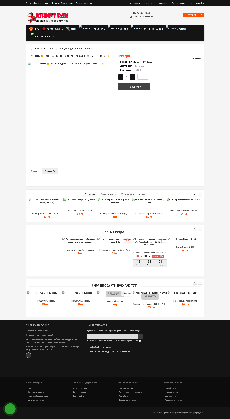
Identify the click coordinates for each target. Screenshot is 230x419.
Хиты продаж (127, 194)
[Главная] (28, 49)
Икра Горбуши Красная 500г (201, 301)
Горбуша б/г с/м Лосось (61, 301)
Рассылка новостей (173, 400)
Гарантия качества (84, 3)
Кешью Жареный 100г (185, 247)
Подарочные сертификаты (130, 392)
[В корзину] (39, 208)
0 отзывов (196, 58)
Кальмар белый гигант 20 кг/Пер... (184, 211)
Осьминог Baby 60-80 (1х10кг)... (80, 211)
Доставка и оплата (41, 3)
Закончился (96, 294)
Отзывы (181, 29)
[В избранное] (46, 208)
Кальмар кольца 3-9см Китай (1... (149, 213)
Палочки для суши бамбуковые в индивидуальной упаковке (80, 251)
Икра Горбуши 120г (96, 301)
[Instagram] (28, 355)
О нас (28, 3)
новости (49, 37)
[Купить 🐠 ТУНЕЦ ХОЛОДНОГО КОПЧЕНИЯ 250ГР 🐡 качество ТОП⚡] (70, 63)
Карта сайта (78, 396)
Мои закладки (170, 396)
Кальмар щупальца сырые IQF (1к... (115, 213)
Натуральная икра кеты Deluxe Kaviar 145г (115, 251)
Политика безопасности (62, 3)
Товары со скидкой (127, 400)
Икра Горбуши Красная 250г (166, 301)
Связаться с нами (80, 388)
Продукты (99, 29)
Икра (36, 29)
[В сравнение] (145, 77)
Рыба (73, 29)
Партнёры (123, 396)
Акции (142, 194)
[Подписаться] (140, 336)
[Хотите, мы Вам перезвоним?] (10, 409)
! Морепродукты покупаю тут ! (115, 285)
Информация (155, 29)
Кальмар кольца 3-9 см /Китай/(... (46, 213)
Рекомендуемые (108, 194)
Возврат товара (80, 392)
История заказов (172, 392)
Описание (35, 171)
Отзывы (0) (50, 171)
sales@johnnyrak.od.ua (100, 347)
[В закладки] (139, 77)
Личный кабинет (172, 388)
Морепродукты (55, 29)
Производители (126, 388)
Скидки (123, 29)
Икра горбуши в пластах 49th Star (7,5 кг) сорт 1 (131, 305)
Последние (90, 194)
